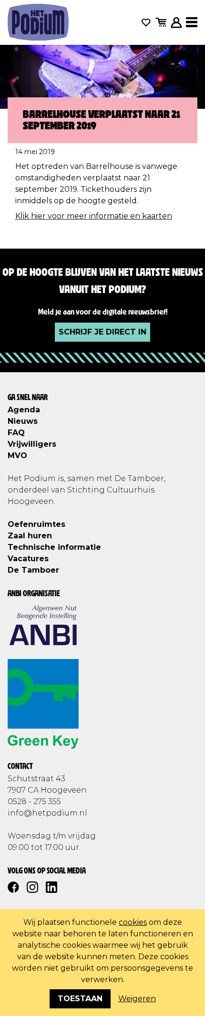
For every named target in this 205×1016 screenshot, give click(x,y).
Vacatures (28, 558)
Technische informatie (54, 547)
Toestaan (80, 998)
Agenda (24, 409)
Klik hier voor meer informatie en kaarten (93, 215)
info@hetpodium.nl (47, 812)
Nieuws (23, 421)
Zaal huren (30, 535)
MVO (17, 455)
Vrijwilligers (32, 444)
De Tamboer (33, 570)
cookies (133, 922)
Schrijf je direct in (102, 331)
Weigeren (137, 998)
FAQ (16, 432)
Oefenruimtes (36, 524)
